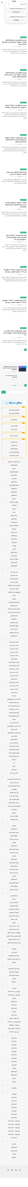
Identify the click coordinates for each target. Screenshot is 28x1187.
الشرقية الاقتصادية (14, 485)
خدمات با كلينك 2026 (14, 802)
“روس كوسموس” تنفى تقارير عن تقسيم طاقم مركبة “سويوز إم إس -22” (15, 333)
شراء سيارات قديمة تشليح (14, 942)
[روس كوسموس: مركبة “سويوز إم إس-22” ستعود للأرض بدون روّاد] (14, 261)
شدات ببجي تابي (14, 652)
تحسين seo (14, 429)
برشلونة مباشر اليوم (14, 972)
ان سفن (14, 468)
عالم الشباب (14, 419)
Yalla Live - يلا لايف (14, 1018)
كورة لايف (14, 1044)
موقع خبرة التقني (14, 502)
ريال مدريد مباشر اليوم (14, 968)
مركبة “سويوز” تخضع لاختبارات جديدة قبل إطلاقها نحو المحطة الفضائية (16, 205)
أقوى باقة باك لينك (14, 799)
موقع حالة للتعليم (14, 625)
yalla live (14, 982)
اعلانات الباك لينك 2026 (14, 609)
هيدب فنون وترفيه (14, 632)
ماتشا (14, 766)
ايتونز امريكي (14, 658)
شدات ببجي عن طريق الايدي (14, 699)
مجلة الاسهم (14, 482)
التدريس (14, 599)
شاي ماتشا (14, 769)
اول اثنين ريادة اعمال (14, 410)
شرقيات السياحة (14, 559)
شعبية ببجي (14, 736)
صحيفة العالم (14, 635)
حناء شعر (14, 759)
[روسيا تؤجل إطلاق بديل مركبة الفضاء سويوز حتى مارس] (14, 163)
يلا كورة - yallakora (14, 1025)
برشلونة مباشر (14, 835)
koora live (14, 1005)
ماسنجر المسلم (14, 435)
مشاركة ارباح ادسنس (14, 413)
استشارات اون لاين (14, 525)
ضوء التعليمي (14, 442)
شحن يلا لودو (14, 729)
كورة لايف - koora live (14, 1121)
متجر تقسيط (14, 679)
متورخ (14, 508)
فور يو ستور (14, 692)
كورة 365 (14, 949)
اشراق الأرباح (14, 565)
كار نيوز (14, 498)
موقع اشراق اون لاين (14, 452)
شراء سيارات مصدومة (14, 939)
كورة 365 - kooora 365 (14, 1028)
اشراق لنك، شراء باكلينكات (14, 585)
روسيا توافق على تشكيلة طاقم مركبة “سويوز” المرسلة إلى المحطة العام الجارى (14, 42)
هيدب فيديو (14, 532)
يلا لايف (14, 962)
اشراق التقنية (14, 465)
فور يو (14, 719)
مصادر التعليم (14, 615)
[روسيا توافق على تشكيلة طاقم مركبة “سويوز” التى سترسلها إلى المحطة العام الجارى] (14, 64)
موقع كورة (14, 1088)
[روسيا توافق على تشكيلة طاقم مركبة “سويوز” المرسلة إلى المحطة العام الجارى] (14, 31)
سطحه (14, 899)
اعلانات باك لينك (14, 816)
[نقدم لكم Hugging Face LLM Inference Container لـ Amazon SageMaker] (22, 368)
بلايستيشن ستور (14, 742)
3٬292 (14, 385)
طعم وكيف (14, 542)
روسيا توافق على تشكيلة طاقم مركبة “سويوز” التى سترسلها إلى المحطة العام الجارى (15, 75)
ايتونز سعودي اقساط (14, 662)
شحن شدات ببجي (14, 722)
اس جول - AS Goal (14, 1032)
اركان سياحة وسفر (14, 455)
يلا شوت (14, 825)
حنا (14, 763)
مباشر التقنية (14, 552)
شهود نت (14, 545)
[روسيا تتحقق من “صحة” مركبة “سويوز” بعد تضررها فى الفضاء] (14, 96)
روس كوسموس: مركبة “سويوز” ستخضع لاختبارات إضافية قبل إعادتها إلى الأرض (16, 140)
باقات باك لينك (14, 582)
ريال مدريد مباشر (14, 839)
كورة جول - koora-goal (14, 995)
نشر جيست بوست (14, 782)
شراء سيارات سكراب (14, 926)
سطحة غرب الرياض (14, 912)
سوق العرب (14, 789)
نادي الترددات (14, 522)
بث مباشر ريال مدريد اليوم (14, 959)
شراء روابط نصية (14, 578)
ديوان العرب (14, 809)
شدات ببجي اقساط (14, 642)
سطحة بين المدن (14, 902)
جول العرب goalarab (14, 955)
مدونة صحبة (14, 555)
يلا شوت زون (14, 1150)
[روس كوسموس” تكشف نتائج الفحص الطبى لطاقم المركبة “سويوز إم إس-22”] (14, 226)
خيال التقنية (14, 475)
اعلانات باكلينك (14, 819)
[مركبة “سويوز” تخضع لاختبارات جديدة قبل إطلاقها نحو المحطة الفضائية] (14, 194)
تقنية (14, 595)
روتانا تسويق (14, 515)
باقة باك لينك (14, 426)
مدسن (14, 512)
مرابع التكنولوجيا (14, 471)
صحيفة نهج (14, 495)
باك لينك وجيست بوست (14, 612)
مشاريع (14, 812)
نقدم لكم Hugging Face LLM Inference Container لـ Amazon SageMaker (10, 368)
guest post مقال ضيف (14, 786)
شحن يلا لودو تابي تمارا (14, 705)
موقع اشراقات (14, 448)
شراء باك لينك (14, 572)
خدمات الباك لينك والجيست (14, 779)
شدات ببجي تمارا (14, 645)
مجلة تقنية (14, 619)
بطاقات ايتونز (14, 739)
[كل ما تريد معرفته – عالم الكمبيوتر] (22, 377)
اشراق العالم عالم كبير (14, 602)
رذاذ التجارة (14, 539)
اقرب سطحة (14, 919)
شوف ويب (14, 478)
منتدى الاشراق (14, 605)
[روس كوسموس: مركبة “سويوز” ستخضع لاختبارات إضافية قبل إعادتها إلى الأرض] (14, 129)
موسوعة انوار (14, 562)
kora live (14, 1041)
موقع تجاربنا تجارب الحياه (14, 806)
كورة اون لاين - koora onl (14, 1021)
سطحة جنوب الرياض (14, 916)
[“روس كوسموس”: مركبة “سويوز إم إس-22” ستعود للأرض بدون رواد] (14, 291)
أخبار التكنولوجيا (23, 37)
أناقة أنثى (14, 505)
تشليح (14, 922)
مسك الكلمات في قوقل (14, 461)
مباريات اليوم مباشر (14, 832)
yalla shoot (14, 829)
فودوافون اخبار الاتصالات (14, 592)
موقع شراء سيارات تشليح (14, 932)
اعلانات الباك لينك (14, 588)
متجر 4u (14, 695)
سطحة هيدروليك (14, 905)
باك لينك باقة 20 (14, 792)
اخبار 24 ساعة (14, 629)
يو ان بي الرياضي (14, 622)
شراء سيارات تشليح (14, 929)
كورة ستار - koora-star (14, 991)
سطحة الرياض (14, 895)
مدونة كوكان (14, 492)
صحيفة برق (14, 445)
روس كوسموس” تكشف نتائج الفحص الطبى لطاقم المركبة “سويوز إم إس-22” (16, 237)
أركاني (14, 549)
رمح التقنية (14, 535)
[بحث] (2, 2)
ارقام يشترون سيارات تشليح (14, 936)
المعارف (14, 529)
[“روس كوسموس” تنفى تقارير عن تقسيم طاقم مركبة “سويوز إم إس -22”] (14, 322)
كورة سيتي (14, 952)
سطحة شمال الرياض (14, 909)
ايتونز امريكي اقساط (14, 712)
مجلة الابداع (14, 518)
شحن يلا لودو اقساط (14, 665)
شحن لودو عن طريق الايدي (14, 732)
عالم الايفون (14, 488)
